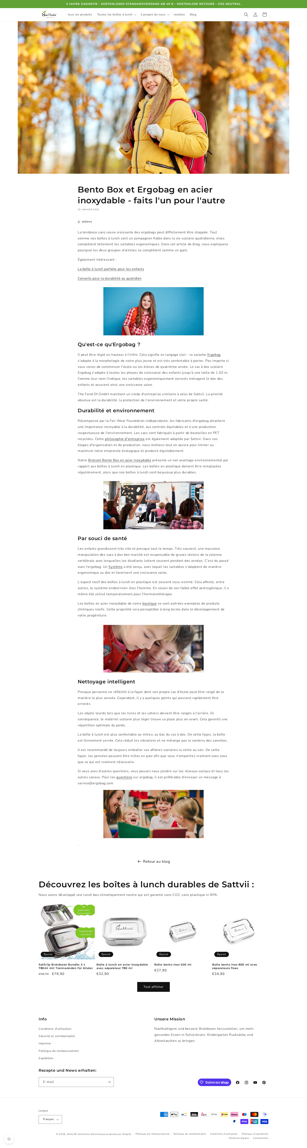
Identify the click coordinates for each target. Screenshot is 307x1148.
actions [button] (87, 222)
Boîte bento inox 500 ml (173, 964)
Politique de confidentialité (190, 1133)
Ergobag (214, 354)
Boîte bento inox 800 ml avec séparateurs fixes (235, 966)
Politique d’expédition (255, 1133)
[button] (116, 14)
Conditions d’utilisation (224, 1133)
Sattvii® (72, 1134)
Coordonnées (260, 1138)
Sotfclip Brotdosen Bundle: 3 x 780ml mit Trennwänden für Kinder (66, 966)
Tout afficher (153, 987)
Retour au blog (156, 861)
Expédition (46, 1058)
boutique (149, 603)
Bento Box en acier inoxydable (126, 460)
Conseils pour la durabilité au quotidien (110, 278)
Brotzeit (95, 460)
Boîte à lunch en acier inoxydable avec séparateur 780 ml (122, 966)
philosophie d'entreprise (125, 439)
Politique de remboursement (59, 1051)
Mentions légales (239, 1138)
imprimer (45, 1043)
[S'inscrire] (109, 1082)
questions (124, 777)
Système (115, 567)
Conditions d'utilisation (55, 1029)
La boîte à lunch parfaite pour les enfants (111, 269)
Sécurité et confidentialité (57, 1036)
